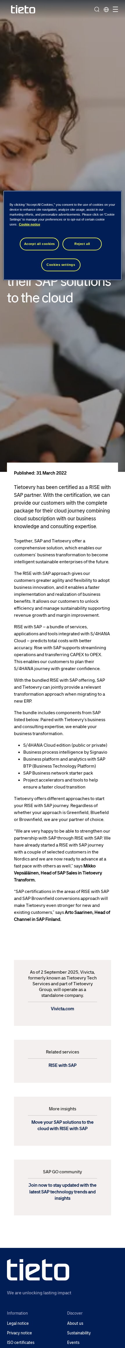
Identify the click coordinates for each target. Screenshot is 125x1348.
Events (73, 1342)
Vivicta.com (62, 1009)
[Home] (23, 9)
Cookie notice (29, 224)
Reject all (82, 244)
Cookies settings (61, 264)
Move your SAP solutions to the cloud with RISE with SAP (62, 1125)
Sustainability (79, 1333)
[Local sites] (106, 9)
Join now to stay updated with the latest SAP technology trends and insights (62, 1191)
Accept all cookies (39, 244)
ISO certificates (20, 1342)
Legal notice (18, 1323)
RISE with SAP (62, 1065)
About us (75, 1323)
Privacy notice (19, 1333)
